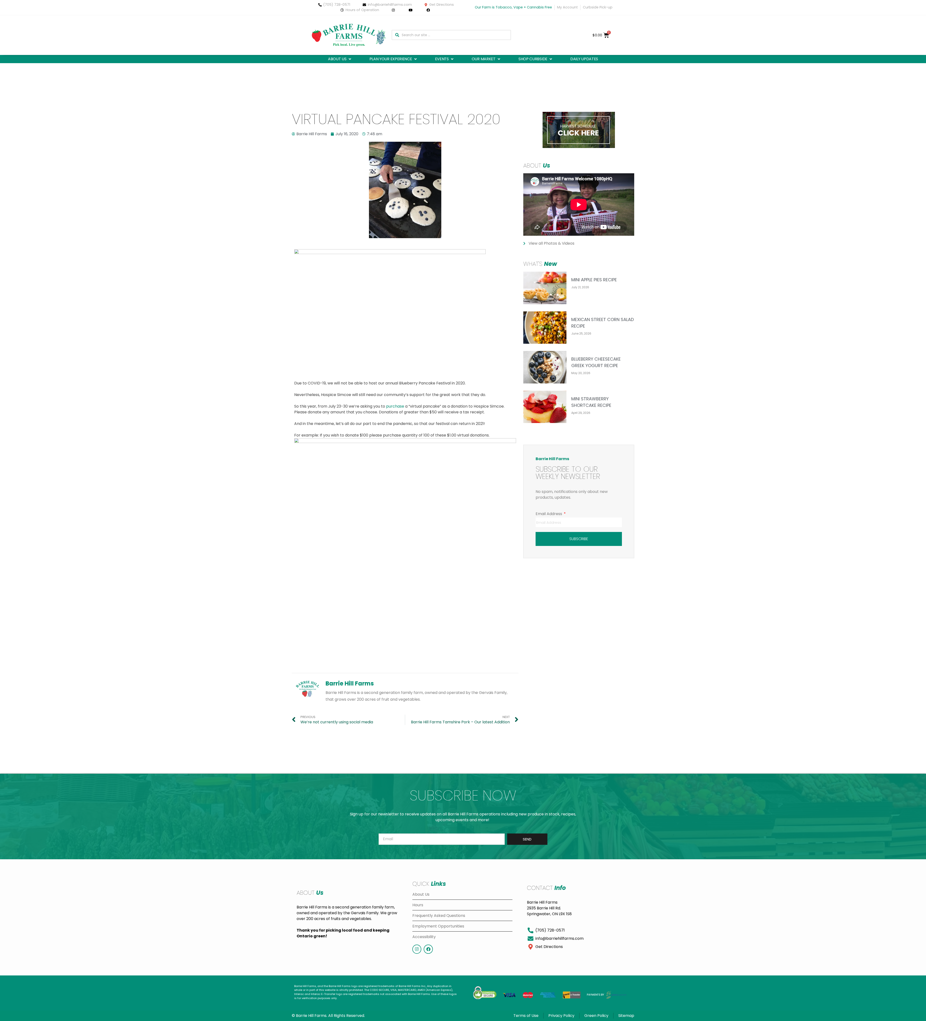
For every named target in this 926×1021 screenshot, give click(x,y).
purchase (395, 406)
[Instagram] (416, 949)
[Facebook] (428, 949)
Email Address (549, 514)
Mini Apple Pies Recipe (594, 280)
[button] (340, 59)
